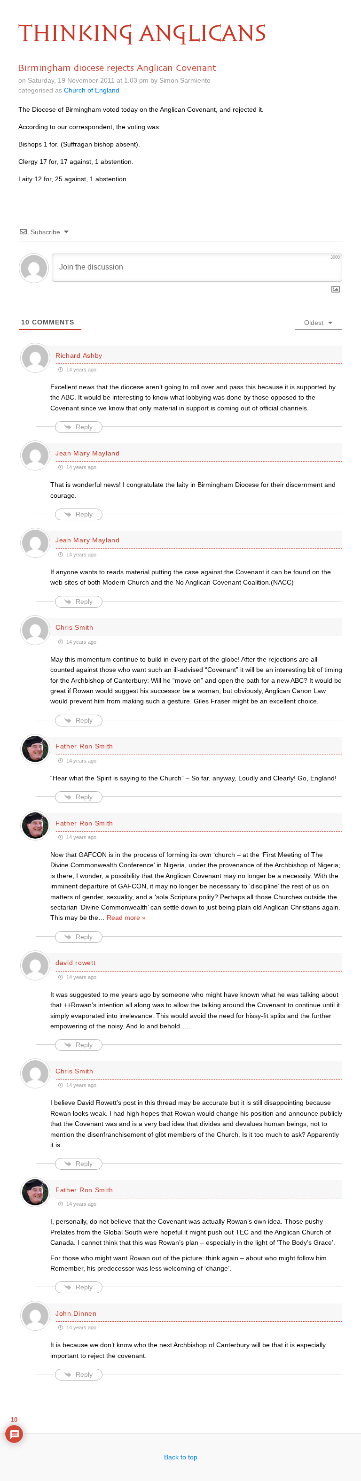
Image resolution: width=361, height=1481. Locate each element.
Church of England (91, 90)
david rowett (75, 962)
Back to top (180, 1457)
